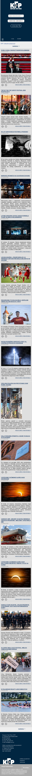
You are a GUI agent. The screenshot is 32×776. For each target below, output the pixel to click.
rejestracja (22, 762)
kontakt (19, 38)
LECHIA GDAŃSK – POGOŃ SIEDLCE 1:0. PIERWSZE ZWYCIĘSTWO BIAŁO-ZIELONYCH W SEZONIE (15, 259)
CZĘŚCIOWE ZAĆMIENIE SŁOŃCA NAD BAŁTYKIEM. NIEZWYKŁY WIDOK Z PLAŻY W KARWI (14, 563)
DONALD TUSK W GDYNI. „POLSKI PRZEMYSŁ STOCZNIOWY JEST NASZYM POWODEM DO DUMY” (15, 606)
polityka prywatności (25, 758)
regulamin (22, 760)
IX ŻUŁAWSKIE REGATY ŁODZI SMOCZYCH (14, 689)
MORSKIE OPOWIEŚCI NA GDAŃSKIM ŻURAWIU (15, 175)
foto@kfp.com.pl (10, 742)
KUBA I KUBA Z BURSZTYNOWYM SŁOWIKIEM (15, 50)
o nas (12, 38)
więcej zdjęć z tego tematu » (23, 84)
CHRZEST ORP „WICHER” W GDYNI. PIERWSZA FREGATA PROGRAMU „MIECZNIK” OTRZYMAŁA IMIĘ (16, 520)
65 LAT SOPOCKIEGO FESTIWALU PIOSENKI (14, 131)
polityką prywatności (21, 770)
